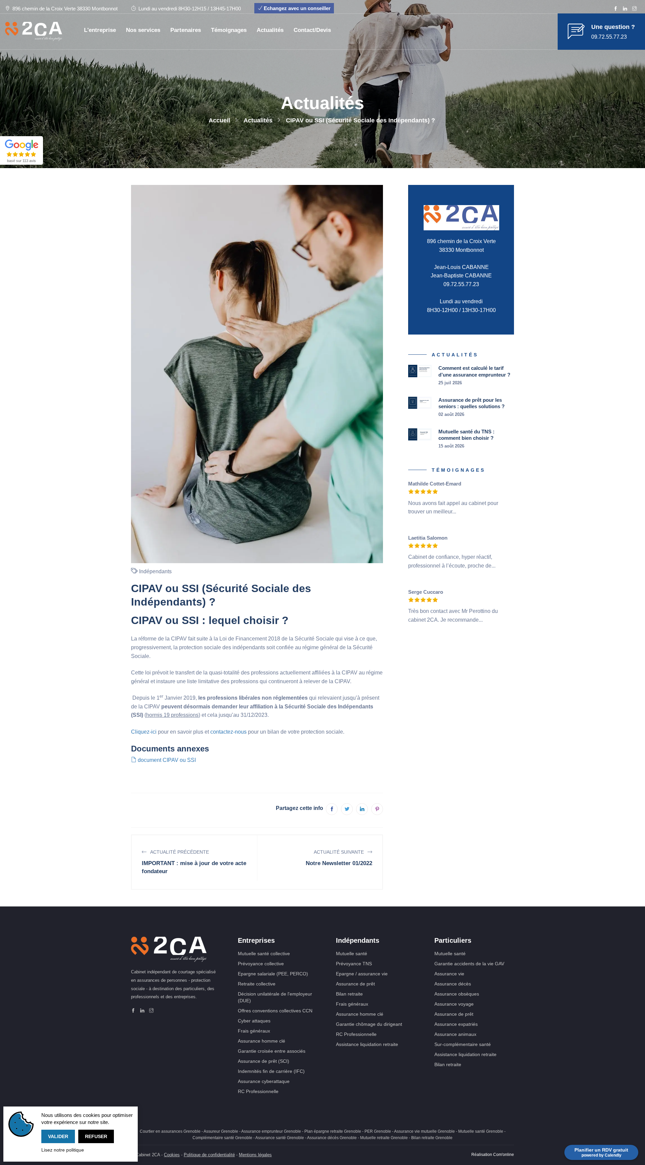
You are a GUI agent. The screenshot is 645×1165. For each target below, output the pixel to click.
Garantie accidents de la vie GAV (469, 963)
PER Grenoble (377, 1131)
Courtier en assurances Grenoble (170, 1131)
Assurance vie (449, 973)
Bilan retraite (349, 994)
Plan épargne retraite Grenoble (332, 1131)
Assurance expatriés (456, 1024)
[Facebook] (615, 8)
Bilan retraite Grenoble (432, 1137)
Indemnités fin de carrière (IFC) (271, 1071)
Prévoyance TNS (354, 963)
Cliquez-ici (144, 732)
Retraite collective (256, 983)
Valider (58, 1136)
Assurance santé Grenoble (279, 1137)
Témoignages (229, 30)
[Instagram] (634, 8)
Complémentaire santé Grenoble (222, 1137)
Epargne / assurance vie (362, 973)
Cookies (172, 1154)
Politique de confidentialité (209, 1154)
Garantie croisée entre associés (271, 1051)
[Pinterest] (377, 809)
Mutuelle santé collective (264, 953)
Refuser (96, 1136)
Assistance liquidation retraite (367, 1044)
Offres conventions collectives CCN (275, 1010)
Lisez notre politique (62, 1150)
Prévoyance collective (261, 963)
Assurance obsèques (456, 994)
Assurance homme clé (261, 1041)
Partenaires (185, 30)
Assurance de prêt (355, 983)
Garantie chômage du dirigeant (369, 1024)
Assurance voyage (454, 1004)
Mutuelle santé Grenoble (480, 1131)
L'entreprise (100, 30)
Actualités (270, 30)
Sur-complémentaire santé (462, 1044)
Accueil (219, 120)
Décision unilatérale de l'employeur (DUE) (275, 997)
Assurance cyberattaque (264, 1081)
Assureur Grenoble (221, 1131)
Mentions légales (255, 1154)
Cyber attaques (254, 1020)
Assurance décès (452, 983)
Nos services (143, 30)
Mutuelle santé (351, 953)
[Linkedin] (625, 8)
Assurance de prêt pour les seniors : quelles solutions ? (471, 403)
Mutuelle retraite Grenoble (384, 1137)
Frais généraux (254, 1031)
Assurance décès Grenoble (332, 1137)
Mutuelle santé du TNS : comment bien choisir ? (466, 435)
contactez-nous (228, 732)
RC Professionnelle (258, 1091)
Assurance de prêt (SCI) (263, 1061)
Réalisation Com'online (492, 1154)
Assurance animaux (455, 1034)
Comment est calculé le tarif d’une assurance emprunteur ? (474, 371)
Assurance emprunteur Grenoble (271, 1131)
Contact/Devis (312, 30)
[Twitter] (347, 809)
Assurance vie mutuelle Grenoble (424, 1131)
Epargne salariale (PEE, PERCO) (273, 973)
